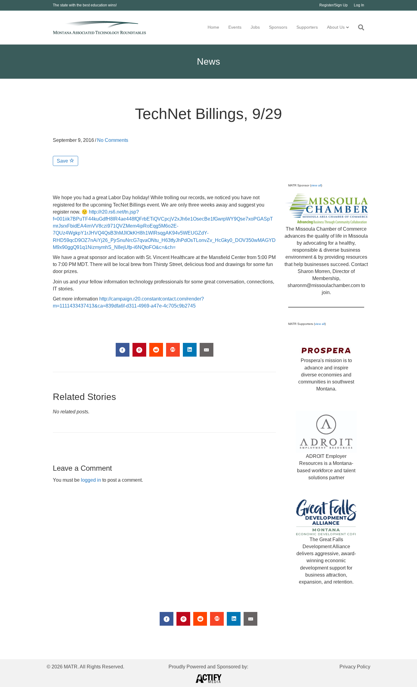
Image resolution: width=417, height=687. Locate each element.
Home (213, 27)
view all (316, 185)
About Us (336, 27)
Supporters (307, 27)
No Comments (112, 140)
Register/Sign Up (333, 5)
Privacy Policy (354, 666)
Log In (359, 5)
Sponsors (278, 27)
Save (63, 161)
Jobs (255, 27)
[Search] (359, 27)
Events (234, 27)
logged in (91, 480)
